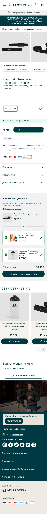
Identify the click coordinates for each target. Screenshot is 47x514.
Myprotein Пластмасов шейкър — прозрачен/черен (14, 326)
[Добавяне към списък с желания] (41, 108)
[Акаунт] (36, 4)
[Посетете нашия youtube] (22, 444)
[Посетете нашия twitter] (28, 444)
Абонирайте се (14, 421)
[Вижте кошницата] (42, 5)
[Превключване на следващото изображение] (44, 47)
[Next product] (43, 349)
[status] (10, 108)
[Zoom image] (27, 35)
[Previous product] (38, 349)
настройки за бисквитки (14, 429)
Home (4, 29)
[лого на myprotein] (22, 5)
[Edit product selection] (41, 238)
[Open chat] (33, 444)
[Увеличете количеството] (14, 108)
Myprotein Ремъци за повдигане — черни (25, 29)
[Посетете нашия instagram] (4, 444)
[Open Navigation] (4, 5)
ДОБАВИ (16, 341)
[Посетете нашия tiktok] (16, 444)
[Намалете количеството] (6, 108)
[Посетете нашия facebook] (10, 444)
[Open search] (9, 4)
